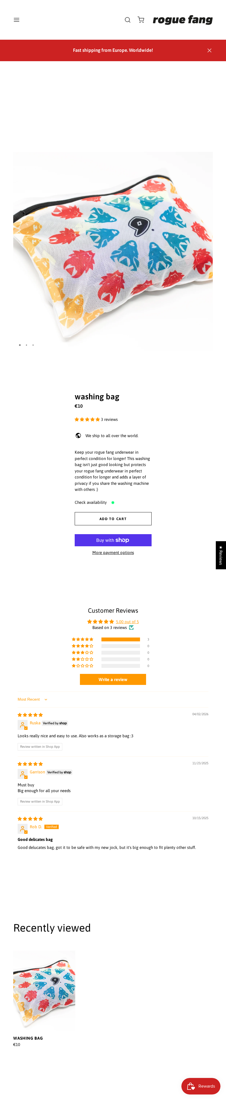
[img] (30, 714)
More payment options (113, 552)
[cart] (140, 19)
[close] (127, 19)
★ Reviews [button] (221, 555)
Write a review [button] (113, 679)
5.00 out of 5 (127, 621)
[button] (209, 50)
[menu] (16, 19)
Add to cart (113, 519)
